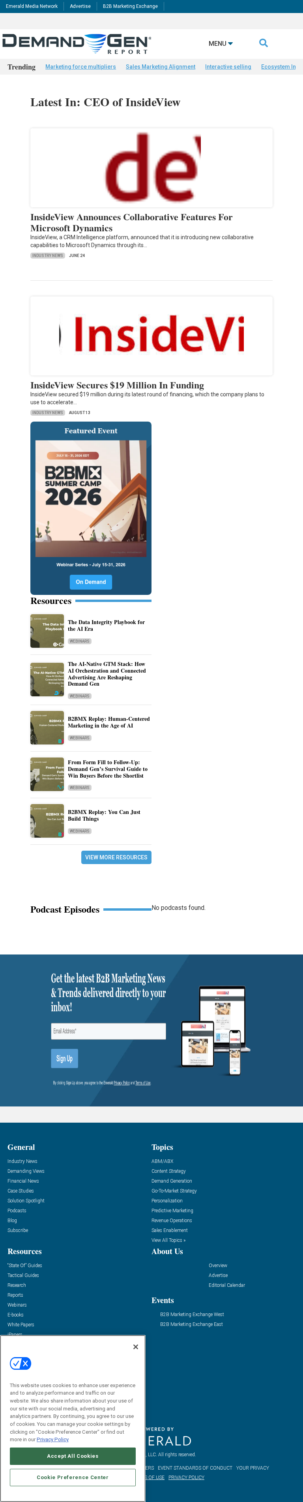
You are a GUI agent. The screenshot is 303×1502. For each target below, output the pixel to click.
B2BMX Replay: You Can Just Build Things (104, 815)
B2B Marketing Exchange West (192, 1314)
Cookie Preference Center (73, 1477)
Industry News (47, 255)
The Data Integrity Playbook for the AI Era (106, 625)
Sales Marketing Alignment (160, 67)
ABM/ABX (162, 1161)
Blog (12, 1220)
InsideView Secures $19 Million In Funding (117, 385)
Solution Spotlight (26, 1201)
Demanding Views (26, 1171)
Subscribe (17, 1230)
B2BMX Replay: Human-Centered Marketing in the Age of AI (109, 721)
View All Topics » (168, 1240)
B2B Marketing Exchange (130, 6)
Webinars (80, 641)
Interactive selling (228, 67)
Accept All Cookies (73, 1456)
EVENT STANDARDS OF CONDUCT (195, 1468)
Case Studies (20, 1191)
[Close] (135, 1347)
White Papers (20, 1325)
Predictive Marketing (172, 1210)
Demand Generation (172, 1181)
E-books (15, 1315)
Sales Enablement (170, 1230)
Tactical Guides (23, 1275)
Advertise (80, 6)
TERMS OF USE (148, 1477)
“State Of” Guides (24, 1265)
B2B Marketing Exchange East (191, 1324)
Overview (218, 1265)
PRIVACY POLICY (186, 1477)
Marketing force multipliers (80, 67)
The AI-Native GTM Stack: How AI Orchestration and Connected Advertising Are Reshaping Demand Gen (107, 674)
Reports (15, 1295)
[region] (73, 1418)
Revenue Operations (172, 1220)
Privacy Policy (53, 1439)
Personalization (167, 1201)
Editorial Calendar (227, 1285)
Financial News (23, 1181)
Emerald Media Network (32, 6)
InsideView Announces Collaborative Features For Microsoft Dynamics (131, 222)
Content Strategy (169, 1171)
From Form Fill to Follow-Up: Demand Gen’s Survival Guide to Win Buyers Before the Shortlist (108, 769)
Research (16, 1285)
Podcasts (16, 1210)
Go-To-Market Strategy (174, 1191)
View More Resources (116, 857)
